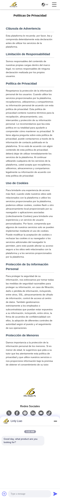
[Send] (55, 493)
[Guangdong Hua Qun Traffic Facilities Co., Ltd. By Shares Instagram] (25, 413)
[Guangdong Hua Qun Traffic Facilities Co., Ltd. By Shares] (14, 5)
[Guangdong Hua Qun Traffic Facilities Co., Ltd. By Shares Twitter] (9, 413)
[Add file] (4, 493)
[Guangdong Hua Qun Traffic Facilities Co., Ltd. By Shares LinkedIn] (33, 413)
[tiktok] (49, 413)
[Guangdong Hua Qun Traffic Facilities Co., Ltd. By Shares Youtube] (41, 413)
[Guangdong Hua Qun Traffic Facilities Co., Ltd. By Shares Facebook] (17, 413)
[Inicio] (30, 396)
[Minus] (55, 421)
